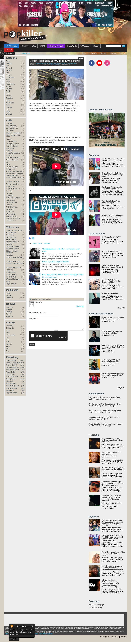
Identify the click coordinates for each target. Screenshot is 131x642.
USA (34, 46)
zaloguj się (25, 53)
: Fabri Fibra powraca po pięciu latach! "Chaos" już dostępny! (105, 425)
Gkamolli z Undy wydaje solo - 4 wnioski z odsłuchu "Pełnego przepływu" (112, 483)
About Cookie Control (11, 626)
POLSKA (24, 46)
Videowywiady (11, 277)
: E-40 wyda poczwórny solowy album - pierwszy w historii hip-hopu (105, 405)
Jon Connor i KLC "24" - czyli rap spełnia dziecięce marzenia (112, 440)
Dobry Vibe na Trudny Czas (13, 136)
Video (8, 112)
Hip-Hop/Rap (10, 335)
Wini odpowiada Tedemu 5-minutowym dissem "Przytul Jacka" (113, 174)
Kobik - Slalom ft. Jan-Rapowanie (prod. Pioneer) (112, 266)
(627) (23, 388)
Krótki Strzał (10, 155)
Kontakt (103, 53)
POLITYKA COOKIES (46, 633)
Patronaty (93, 53)
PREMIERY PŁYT (56, 46)
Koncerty (9, 312)
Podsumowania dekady (14, 257)
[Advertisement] (59, 291)
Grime (8, 333)
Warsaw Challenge (12, 279)
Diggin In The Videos (13, 133)
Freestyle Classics (12, 144)
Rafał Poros (10, 390)
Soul (7, 349)
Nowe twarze (10, 84)
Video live (9, 316)
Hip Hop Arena (11, 237)
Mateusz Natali (11, 360)
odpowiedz (80, 306)
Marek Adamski (11, 365)
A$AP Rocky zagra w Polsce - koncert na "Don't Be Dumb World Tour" (113, 347)
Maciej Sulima (11, 379)
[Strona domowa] (25, 36)
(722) (23, 383)
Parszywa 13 (10, 169)
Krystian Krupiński (12, 370)
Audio (8, 293)
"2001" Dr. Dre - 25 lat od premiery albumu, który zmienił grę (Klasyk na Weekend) (111, 498)
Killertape (9, 151)
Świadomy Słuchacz (13, 198)
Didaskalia (10, 130)
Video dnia (10, 212)
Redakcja (9, 381)
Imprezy (9, 309)
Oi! (7, 162)
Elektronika (10, 328)
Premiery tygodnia (12, 184)
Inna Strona (10, 148)
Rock (8, 346)
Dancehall (9, 326)
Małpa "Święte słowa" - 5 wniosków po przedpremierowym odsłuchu (111, 455)
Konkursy (9, 244)
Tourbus (9, 205)
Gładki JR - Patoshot (110, 293)
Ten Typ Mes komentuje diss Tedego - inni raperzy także (113, 159)
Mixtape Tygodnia (12, 160)
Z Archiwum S (11, 221)
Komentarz (33, 319)
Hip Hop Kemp (11, 239)
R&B (7, 342)
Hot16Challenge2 (12, 146)
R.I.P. (8, 93)
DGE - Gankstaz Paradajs (111, 251)
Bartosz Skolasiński (13, 363)
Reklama (113, 53)
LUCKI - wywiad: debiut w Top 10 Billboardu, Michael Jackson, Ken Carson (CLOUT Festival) (112, 537)
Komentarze (10, 77)
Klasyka (9, 75)
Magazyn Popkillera (13, 158)
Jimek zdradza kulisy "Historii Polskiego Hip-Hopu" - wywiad (111, 281)
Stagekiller (10, 195)
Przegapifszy (10, 186)
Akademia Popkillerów (14, 230)
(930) (23, 381)
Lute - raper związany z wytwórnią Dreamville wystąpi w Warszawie (111, 361)
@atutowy (47, 243)
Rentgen (9, 193)
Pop (7, 339)
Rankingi (9, 96)
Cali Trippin (10, 235)
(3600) (22, 363)
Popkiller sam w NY (13, 182)
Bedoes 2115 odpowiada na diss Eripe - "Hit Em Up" (112, 216)
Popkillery (9, 270)
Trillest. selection (12, 207)
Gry (7, 73)
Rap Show (9, 191)
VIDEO (96, 46)
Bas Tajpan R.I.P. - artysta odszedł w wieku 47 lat (112, 188)
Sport (8, 100)
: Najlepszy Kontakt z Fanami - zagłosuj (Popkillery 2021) (104, 418)
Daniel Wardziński (12, 367)
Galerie (8, 295)
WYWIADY (84, 46)
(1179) (23, 376)
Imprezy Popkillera (12, 242)
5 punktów (9, 123)
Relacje (9, 314)
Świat (8, 105)
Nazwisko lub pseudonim (37, 312)
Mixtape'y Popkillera (13, 249)
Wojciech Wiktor (11, 393)
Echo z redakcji (11, 141)
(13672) (22, 360)
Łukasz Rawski (11, 388)
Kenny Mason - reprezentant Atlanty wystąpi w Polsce (113, 318)
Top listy (9, 107)
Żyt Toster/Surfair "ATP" (111, 237)
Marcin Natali (10, 372)
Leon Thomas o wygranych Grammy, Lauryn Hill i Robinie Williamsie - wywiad (113, 567)
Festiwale (9, 307)
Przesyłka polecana (13, 189)
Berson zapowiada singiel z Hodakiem (55, 262)
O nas (84, 53)
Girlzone (9, 70)
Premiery (9, 89)
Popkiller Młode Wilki (13, 267)
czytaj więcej (14, 639)
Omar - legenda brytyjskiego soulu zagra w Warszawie (113, 374)
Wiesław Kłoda (11, 383)
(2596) (22, 367)
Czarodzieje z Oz (12, 128)
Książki (8, 79)
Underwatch (10, 209)
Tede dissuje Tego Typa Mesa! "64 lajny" (111, 202)
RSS (121, 53)
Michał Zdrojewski (12, 386)
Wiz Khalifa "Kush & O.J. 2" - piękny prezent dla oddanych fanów (113, 469)
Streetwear (10, 103)
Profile (8, 91)
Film (7, 66)
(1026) (22, 379)
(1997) (22, 369)
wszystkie (121, 308)
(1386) (22, 374)
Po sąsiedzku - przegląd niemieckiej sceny (14, 174)
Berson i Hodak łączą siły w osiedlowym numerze (55, 61)
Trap (7, 351)
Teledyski (9, 298)
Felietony (9, 63)
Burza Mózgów (11, 232)
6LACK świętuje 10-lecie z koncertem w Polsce (112, 332)
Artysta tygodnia (11, 126)
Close (32, 626)
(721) (23, 386)
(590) (23, 390)
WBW (8, 281)
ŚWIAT (42, 46)
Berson (35, 243)
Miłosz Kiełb (10, 374)
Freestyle (9, 68)
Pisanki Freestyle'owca (14, 171)
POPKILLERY (11, 46)
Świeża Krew (10, 200)
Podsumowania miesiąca (15, 178)
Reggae (9, 344)
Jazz (7, 337)
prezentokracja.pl (96, 605)
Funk (8, 330)
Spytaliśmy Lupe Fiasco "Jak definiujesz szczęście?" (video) (113, 553)
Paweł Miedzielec (12, 377)
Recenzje (9, 98)
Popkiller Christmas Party (15, 263)
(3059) (22, 365)
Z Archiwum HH (11, 216)
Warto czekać (10, 214)
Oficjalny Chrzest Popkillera (12, 252)
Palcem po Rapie (12, 167)
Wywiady (9, 114)
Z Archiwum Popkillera (14, 219)
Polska (8, 86)
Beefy (8, 61)
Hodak (40, 243)
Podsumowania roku (13, 261)
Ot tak (8, 164)
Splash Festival (11, 274)
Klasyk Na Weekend (13, 153)
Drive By (9, 139)
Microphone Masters (13, 246)
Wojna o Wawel (11, 284)
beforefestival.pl (96, 607)
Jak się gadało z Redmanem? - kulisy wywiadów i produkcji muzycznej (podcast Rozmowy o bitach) (110, 583)
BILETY (9, 50)
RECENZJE (72, 46)
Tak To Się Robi (11, 202)
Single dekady (11, 272)
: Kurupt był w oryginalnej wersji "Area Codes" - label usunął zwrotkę (104, 398)
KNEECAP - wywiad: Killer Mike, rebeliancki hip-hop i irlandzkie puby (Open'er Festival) (112, 522)
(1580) (22, 372)
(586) (23, 393)
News (8, 82)
